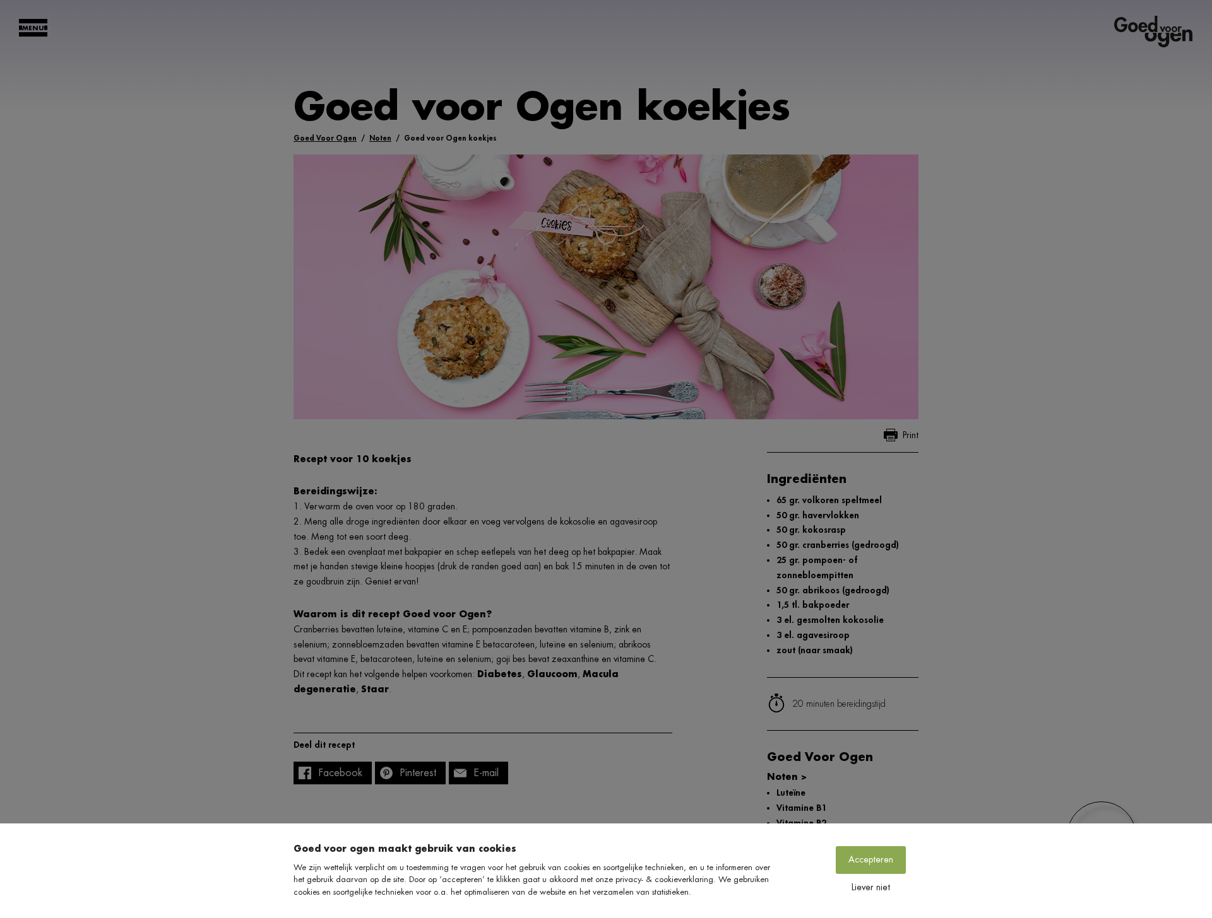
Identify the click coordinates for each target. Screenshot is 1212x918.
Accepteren (870, 859)
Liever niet (871, 887)
